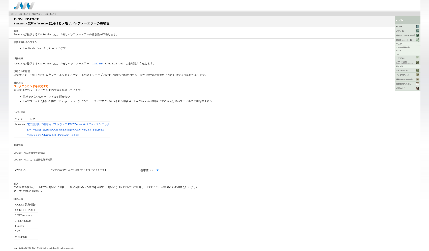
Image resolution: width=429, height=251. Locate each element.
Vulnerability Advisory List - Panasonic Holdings (53, 135)
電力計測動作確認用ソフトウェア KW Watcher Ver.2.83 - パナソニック (68, 124)
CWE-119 (97, 63)
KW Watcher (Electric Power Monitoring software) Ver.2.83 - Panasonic (65, 129)
